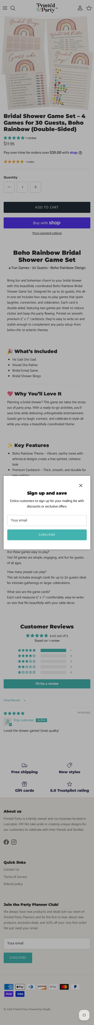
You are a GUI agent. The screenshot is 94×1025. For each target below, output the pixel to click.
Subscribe (47, 534)
